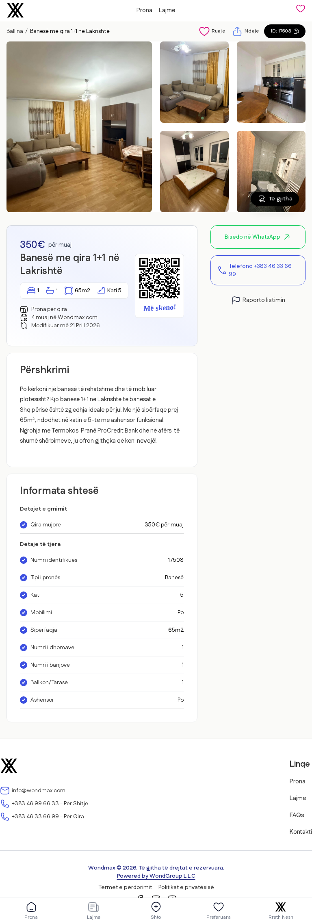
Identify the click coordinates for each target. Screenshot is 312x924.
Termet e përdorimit (125, 887)
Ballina (14, 31)
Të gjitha (281, 199)
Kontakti (301, 832)
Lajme (167, 10)
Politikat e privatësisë (186, 887)
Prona (144, 10)
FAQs (297, 815)
